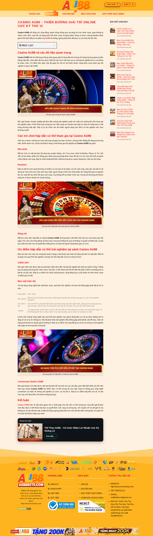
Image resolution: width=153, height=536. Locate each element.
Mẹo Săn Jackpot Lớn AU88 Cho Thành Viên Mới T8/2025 (126, 135)
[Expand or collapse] (54, 45)
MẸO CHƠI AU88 (88, 14)
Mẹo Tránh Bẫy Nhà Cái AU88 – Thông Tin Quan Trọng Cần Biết (126, 65)
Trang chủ (34, 14)
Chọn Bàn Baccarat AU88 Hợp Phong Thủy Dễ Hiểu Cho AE (126, 88)
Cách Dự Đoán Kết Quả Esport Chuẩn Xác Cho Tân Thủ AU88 (126, 123)
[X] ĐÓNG (15, 531)
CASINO (50, 14)
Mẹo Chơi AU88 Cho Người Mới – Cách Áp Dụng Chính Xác (126, 42)
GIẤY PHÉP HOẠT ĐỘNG (113, 14)
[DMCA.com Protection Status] (24, 509)
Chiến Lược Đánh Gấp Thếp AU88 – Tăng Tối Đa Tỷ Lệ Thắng (126, 100)
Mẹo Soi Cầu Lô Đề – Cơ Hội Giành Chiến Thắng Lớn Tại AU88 (125, 112)
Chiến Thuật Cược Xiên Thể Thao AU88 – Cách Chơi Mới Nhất (126, 31)
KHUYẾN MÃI (68, 14)
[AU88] (76, 5)
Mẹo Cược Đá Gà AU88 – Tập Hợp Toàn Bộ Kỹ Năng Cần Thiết (126, 77)
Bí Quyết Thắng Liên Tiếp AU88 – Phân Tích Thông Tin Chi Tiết (126, 54)
